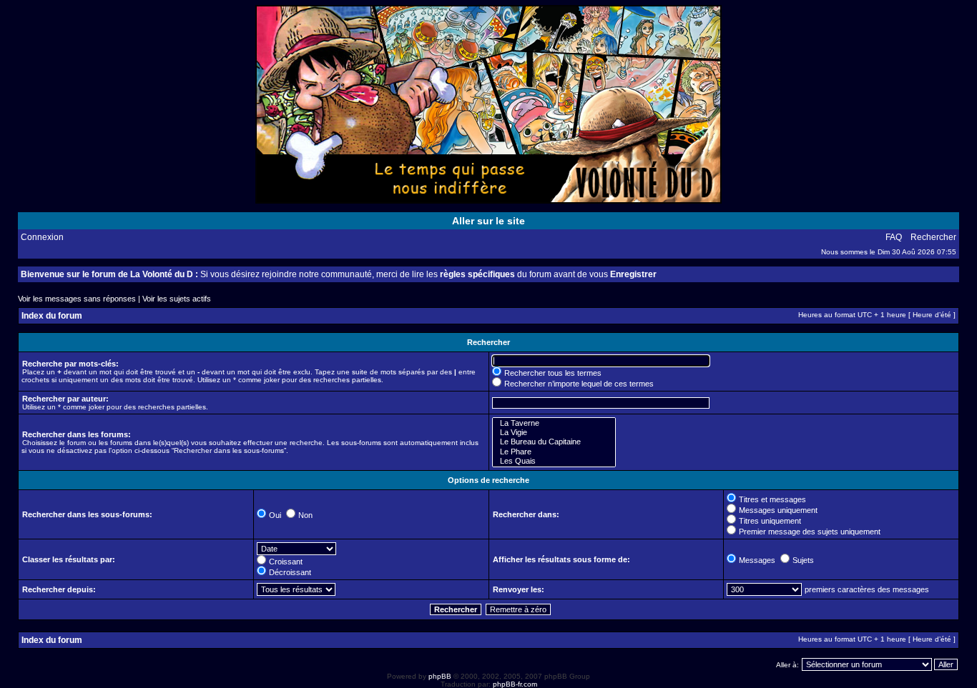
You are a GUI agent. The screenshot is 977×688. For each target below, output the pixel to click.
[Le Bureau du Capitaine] (554, 442)
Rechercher (933, 237)
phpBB (439, 676)
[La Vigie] (554, 432)
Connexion (42, 237)
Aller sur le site (488, 220)
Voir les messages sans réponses (77, 298)
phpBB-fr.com (515, 684)
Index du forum (51, 316)
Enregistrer (633, 274)
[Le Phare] (554, 452)
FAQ (893, 237)
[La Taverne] (554, 423)
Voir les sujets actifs (176, 298)
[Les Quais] (554, 461)
